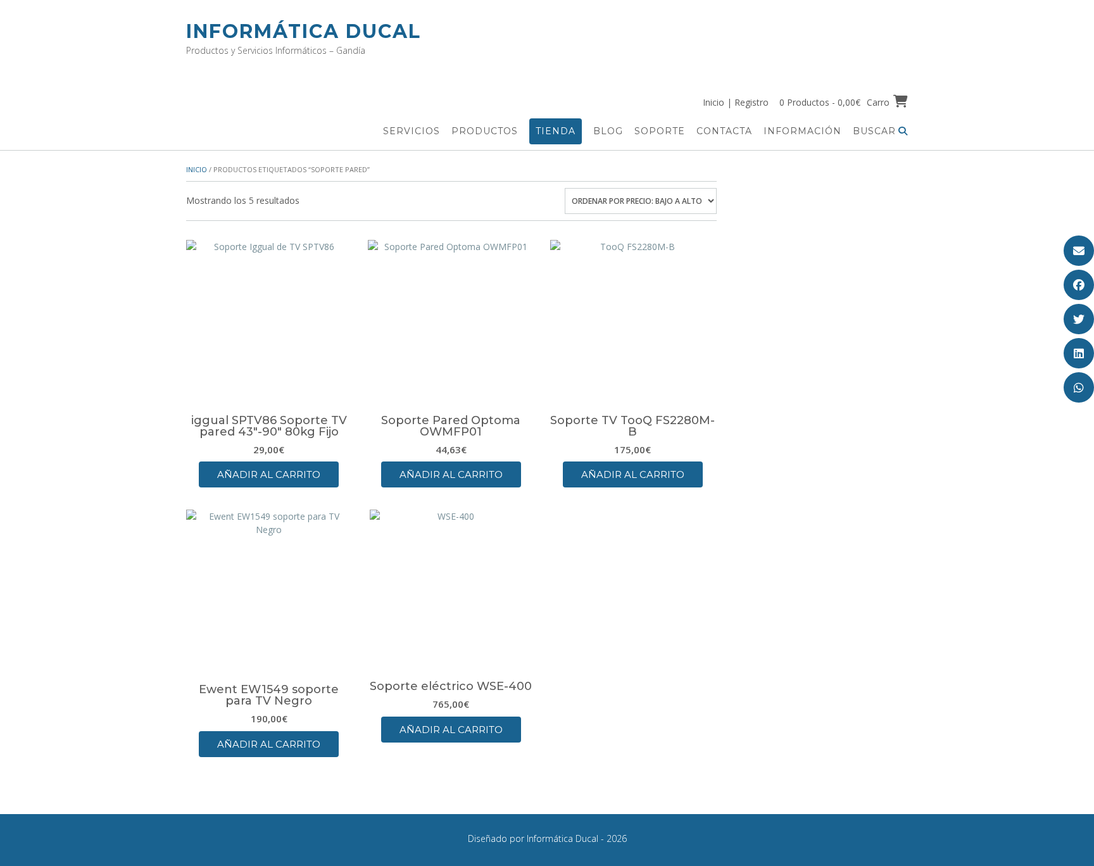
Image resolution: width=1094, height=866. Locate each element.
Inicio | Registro (736, 102)
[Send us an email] (1079, 250)
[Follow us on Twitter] (1079, 319)
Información (802, 131)
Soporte (659, 131)
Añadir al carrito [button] (268, 474)
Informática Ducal (303, 31)
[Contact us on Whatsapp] (1079, 387)
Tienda (555, 131)
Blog (608, 131)
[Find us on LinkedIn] (1079, 353)
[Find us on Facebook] (1079, 285)
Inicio (196, 169)
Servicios (411, 131)
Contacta (724, 131)
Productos (484, 131)
